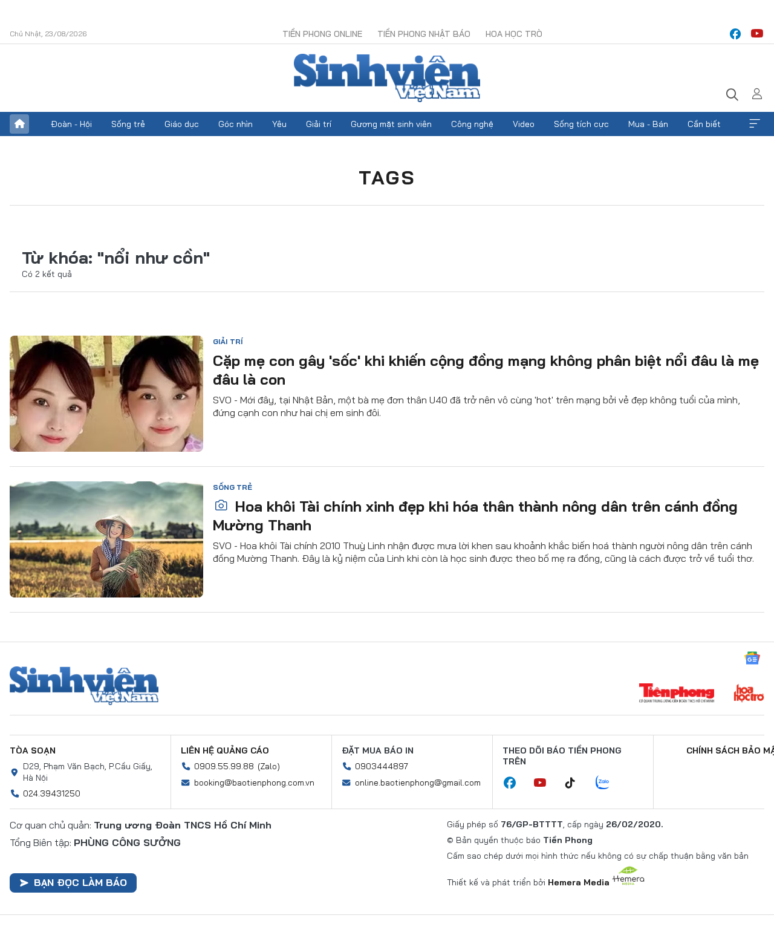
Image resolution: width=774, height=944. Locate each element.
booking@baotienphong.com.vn (254, 782)
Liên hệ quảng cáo (225, 750)
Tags (387, 177)
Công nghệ (472, 124)
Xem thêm (754, 124)
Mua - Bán (648, 124)
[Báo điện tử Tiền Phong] (676, 694)
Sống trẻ (128, 124)
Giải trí (318, 124)
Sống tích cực (581, 124)
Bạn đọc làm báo (80, 882)
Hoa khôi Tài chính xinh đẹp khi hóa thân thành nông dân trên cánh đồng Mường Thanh (475, 515)
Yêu (279, 124)
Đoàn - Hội (71, 124)
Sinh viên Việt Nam (84, 685)
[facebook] (735, 34)
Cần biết (704, 124)
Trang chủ (19, 124)
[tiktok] (576, 783)
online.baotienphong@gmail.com (418, 782)
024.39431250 (51, 793)
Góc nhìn (235, 124)
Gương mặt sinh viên (391, 124)
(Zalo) (269, 766)
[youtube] (757, 34)
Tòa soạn (33, 750)
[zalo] (609, 783)
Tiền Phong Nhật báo (423, 33)
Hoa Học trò (514, 33)
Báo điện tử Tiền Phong (387, 78)
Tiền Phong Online (322, 33)
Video (524, 124)
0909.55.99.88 (224, 766)
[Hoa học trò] (748, 694)
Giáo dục (181, 124)
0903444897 (381, 766)
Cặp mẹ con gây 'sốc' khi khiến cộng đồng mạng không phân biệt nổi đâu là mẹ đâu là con (486, 369)
